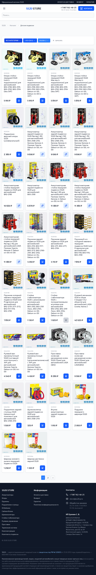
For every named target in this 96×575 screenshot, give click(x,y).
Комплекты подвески (10, 534)
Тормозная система (9, 528)
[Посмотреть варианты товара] (42, 154)
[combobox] (48, 15)
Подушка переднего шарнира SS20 (80, 411)
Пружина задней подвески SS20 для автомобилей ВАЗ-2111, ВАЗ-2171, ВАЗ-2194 (59, 243)
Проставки (6, 524)
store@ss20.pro (76, 499)
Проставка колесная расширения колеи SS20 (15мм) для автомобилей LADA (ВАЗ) (59, 359)
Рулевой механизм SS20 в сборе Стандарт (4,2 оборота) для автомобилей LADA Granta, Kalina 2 (83, 301)
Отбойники (6, 508)
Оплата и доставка (65, 2)
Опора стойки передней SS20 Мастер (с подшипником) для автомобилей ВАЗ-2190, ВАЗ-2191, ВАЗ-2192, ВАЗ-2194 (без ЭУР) (59, 83)
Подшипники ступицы (10, 505)
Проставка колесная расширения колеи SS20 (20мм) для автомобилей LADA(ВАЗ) (82, 359)
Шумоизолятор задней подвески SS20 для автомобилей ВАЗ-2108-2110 (35, 414)
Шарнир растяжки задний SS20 (35, 460)
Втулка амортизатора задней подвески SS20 (58, 412)
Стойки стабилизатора (10, 518)
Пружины (5, 501)
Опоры (4, 498)
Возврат (80, 2)
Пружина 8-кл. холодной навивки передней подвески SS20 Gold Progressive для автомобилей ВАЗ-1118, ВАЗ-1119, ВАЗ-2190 (83, 247)
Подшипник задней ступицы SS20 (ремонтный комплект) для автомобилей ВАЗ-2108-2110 (12, 415)
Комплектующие (8, 531)
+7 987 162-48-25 (68, 7)
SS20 (33, 8)
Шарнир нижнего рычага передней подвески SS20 (11, 461)
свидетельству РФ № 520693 (50, 552)
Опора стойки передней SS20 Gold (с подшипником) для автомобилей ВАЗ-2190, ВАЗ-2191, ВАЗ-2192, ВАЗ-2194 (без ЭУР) (12, 83)
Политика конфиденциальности (46, 505)
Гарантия (90, 2)
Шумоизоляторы (8, 515)
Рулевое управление (10, 521)
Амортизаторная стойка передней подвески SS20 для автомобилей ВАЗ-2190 (12, 190)
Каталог (13, 25)
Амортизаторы (7, 495)
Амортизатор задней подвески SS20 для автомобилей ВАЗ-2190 (35, 190)
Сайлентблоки (7, 511)
